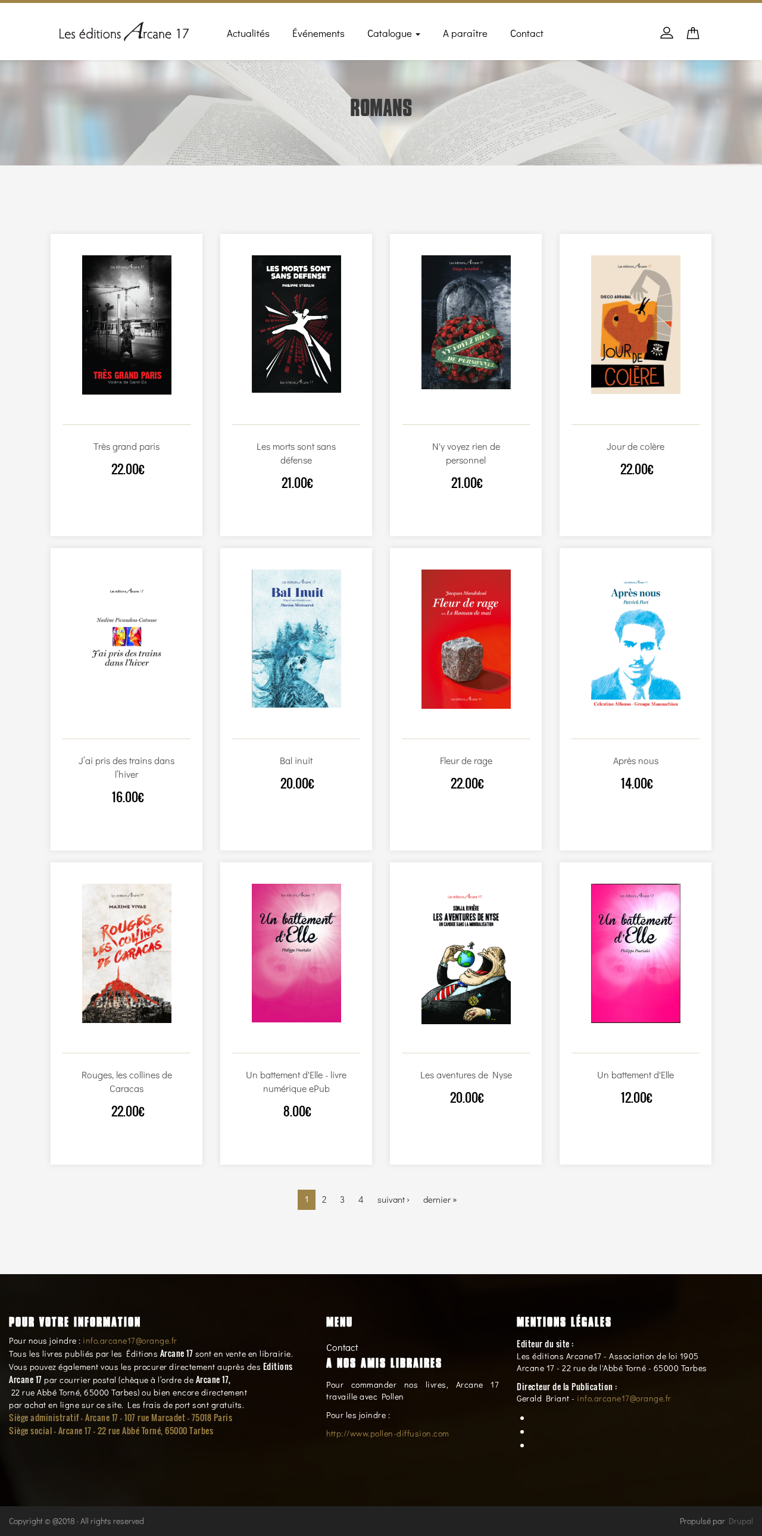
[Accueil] (124, 29)
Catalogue (390, 33)
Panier (692, 36)
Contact (527, 33)
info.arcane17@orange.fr (130, 1340)
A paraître (465, 33)
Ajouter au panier (112, 413)
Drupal (741, 1520)
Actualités (248, 33)
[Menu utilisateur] (667, 39)
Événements (318, 33)
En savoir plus (139, 413)
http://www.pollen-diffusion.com (387, 1433)
